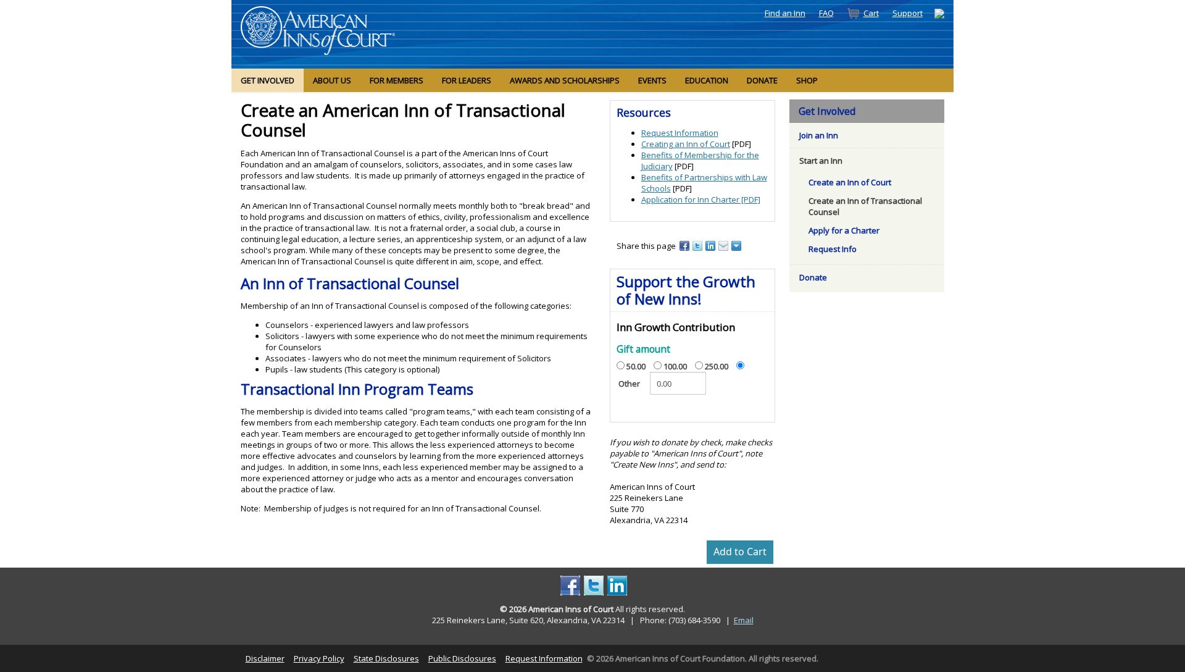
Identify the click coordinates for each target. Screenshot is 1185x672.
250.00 (716, 366)
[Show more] (737, 245)
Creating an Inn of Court (685, 143)
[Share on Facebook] (685, 245)
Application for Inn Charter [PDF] (700, 199)
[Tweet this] (698, 245)
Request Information (679, 132)
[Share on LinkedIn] (711, 245)
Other (629, 383)
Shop (807, 80)
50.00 (636, 366)
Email (744, 620)
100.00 (675, 366)
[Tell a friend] (724, 245)
